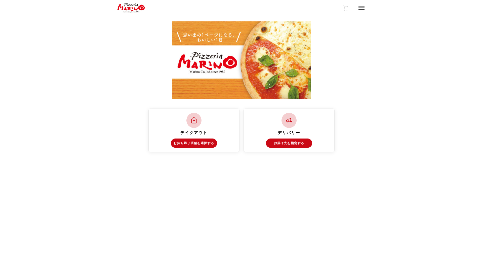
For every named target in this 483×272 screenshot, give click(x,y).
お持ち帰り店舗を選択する (194, 143)
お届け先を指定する (289, 143)
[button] (193, 130)
